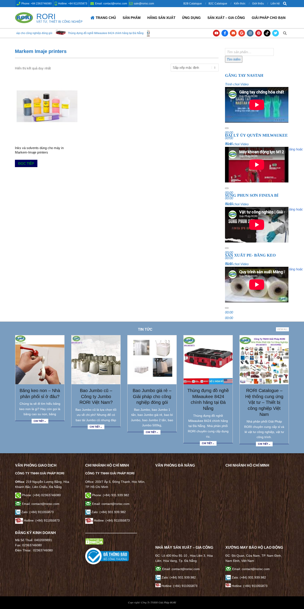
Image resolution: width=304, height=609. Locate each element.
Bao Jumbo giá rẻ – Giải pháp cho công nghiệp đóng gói (152, 396)
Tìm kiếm (234, 59)
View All (282, 329)
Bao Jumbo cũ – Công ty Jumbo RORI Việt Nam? (96, 396)
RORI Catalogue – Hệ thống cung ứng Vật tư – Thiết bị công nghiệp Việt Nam (264, 402)
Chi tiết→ (40, 421)
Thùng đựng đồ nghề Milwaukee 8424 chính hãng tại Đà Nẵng (90, 33)
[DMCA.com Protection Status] (94, 540)
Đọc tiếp (26, 163)
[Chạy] (227, 128)
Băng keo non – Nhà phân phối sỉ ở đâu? (40, 393)
